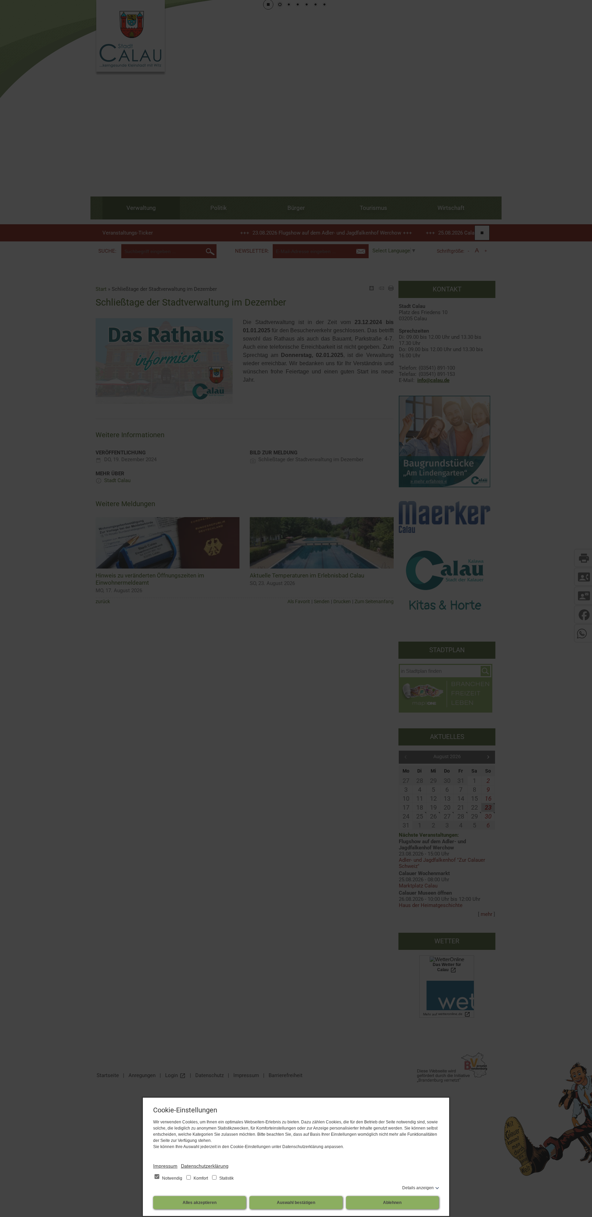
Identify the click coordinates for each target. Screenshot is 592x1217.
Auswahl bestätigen (296, 1202)
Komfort (201, 1178)
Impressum (165, 1166)
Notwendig (172, 1178)
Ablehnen (392, 1202)
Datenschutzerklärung (205, 1166)
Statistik (226, 1178)
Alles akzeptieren (200, 1202)
